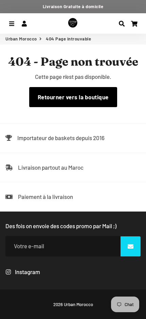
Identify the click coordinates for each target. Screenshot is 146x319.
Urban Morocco (21, 38)
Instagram (27, 271)
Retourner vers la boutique (73, 97)
